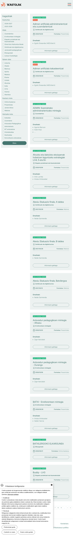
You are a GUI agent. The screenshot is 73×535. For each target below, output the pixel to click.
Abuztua (7, 83)
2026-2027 (8, 23)
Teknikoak (6, 511)
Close (52, 485)
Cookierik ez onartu (9, 532)
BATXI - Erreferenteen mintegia (48, 402)
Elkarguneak (9, 53)
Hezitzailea (8, 135)
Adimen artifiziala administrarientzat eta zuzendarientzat (50, 25)
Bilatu (14, 143)
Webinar (7, 110)
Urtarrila (7, 63)
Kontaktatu (64, 524)
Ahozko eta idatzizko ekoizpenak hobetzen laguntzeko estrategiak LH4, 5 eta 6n (49, 157)
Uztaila (7, 80)
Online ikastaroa (10, 102)
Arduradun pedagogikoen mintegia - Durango (49, 363)
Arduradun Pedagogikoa (13, 123)
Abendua (8, 94)
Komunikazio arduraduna (13, 138)
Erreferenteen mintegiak (12, 36)
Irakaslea (8, 118)
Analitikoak (6, 498)
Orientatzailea (9, 132)
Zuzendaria (8, 121)
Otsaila (7, 66)
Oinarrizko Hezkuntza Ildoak (14, 44)
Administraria (9, 126)
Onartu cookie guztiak (26, 532)
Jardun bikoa (9, 108)
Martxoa (7, 69)
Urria (6, 89)
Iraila (6, 86)
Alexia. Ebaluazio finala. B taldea (48, 241)
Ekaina (7, 77)
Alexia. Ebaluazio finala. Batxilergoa (50, 280)
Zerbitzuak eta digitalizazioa (14, 47)
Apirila (7, 72)
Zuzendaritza (9, 34)
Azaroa (7, 92)
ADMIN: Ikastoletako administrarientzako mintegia (47, 109)
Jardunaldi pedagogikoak (13, 50)
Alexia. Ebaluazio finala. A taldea (48, 202)
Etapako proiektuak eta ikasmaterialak (12, 40)
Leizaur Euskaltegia (11, 56)
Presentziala (9, 105)
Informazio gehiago (51, 51)
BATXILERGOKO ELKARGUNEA (48, 443)
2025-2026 (8, 26)
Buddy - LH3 (39, 472)
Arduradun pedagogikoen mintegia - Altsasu (49, 321)
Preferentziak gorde (9, 527)
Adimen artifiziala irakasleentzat (48, 68)
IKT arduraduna (10, 129)
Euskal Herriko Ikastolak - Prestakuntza (11, 3)
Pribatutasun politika (61, 527)
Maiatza (7, 74)
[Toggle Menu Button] (69, 4)
